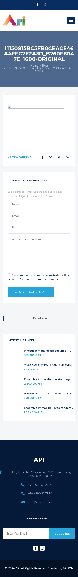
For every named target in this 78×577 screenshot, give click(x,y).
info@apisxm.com (40, 502)
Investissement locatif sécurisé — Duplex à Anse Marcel (48, 350)
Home (34, 65)
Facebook (40, 318)
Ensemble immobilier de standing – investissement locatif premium (48, 379)
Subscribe (62, 533)
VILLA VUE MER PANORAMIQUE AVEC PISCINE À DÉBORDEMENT (48, 365)
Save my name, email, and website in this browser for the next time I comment (38, 277)
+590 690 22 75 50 (40, 493)
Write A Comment (19, 157)
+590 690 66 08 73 (40, 484)
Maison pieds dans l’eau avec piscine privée (48, 393)
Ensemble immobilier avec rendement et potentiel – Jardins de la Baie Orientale (48, 408)
